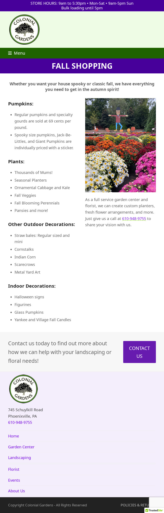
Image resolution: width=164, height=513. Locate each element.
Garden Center (21, 446)
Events (14, 480)
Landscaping (19, 457)
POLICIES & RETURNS (138, 505)
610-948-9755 (134, 218)
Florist (13, 469)
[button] (16, 53)
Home (13, 436)
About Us (16, 490)
